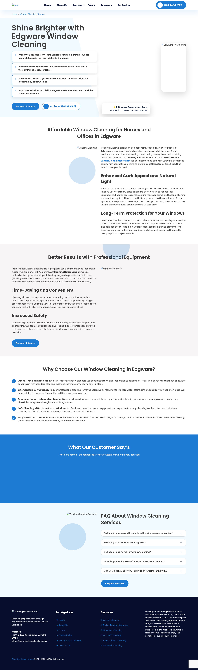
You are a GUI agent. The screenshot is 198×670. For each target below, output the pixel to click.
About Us (62, 5)
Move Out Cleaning (112, 630)
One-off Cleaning (112, 635)
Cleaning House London (23, 659)
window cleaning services (116, 160)
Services (77, 5)
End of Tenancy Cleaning (115, 625)
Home (47, 5)
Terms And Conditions (70, 640)
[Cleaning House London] (15, 5)
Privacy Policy (65, 635)
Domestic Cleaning (112, 645)
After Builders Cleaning (114, 640)
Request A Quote (25, 106)
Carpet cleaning (111, 620)
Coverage (106, 5)
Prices (91, 5)
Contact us (123, 5)
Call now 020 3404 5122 (63, 106)
